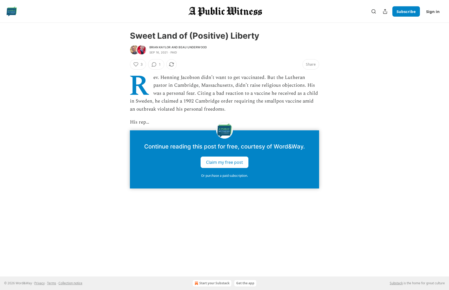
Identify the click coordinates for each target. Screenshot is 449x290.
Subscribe (406, 11)
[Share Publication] (385, 11)
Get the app (245, 283)
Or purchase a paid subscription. (224, 175)
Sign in (433, 11)
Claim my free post (224, 162)
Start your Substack (214, 283)
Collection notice (70, 283)
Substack (396, 283)
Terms (51, 283)
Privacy (39, 283)
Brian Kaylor (159, 47)
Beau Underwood (193, 47)
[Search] (373, 11)
